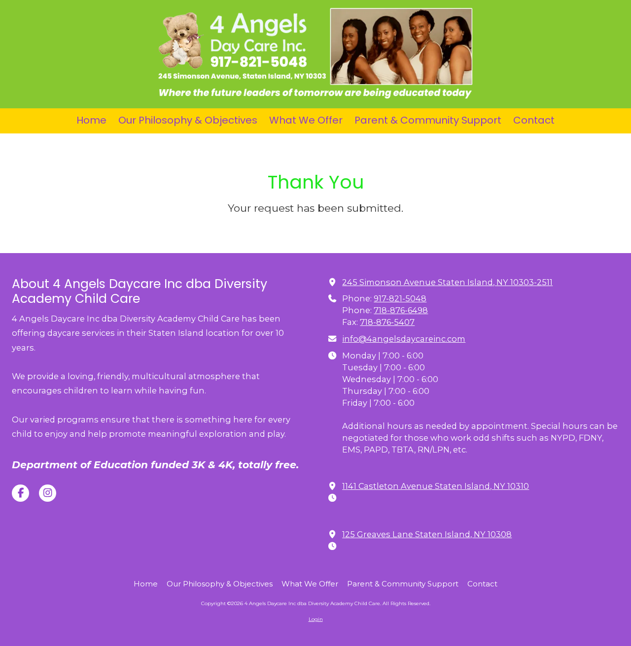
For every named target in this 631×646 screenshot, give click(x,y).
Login (316, 619)
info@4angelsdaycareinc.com (403, 339)
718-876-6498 (401, 310)
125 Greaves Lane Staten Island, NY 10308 (427, 534)
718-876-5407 (387, 322)
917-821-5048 (400, 298)
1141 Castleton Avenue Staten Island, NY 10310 (435, 486)
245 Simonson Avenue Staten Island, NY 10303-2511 (447, 282)
